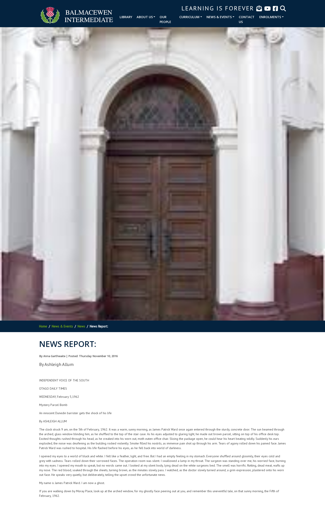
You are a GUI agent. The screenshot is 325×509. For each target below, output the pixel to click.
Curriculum (189, 17)
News (81, 326)
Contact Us (246, 19)
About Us (145, 17)
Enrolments (270, 17)
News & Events (219, 17)
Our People (165, 19)
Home (43, 326)
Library (126, 17)
